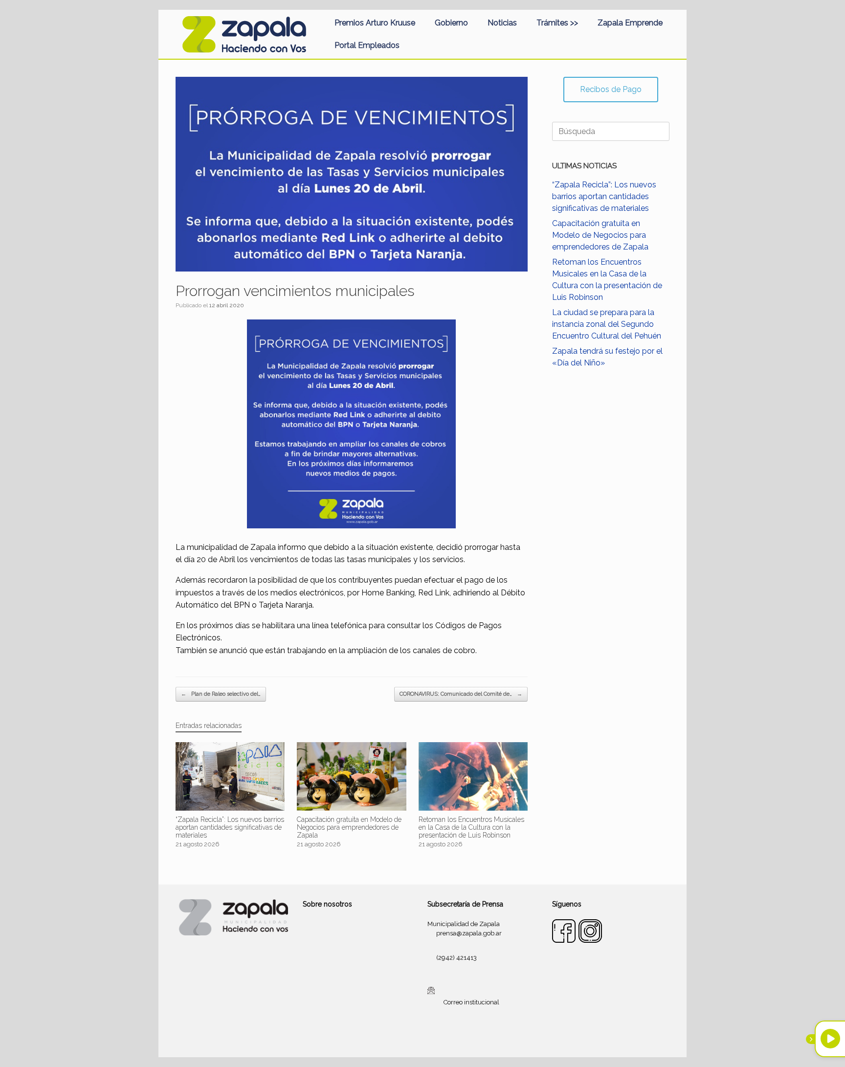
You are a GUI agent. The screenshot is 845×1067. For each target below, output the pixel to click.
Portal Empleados (367, 45)
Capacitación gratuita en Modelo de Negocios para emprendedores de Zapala (600, 235)
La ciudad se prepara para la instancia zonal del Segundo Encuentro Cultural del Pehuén (606, 324)
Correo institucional (471, 1002)
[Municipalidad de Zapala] (244, 34)
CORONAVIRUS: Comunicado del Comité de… (461, 694)
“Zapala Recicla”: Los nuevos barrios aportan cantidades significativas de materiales (604, 196)
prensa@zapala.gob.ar (469, 933)
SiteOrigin (434, 1038)
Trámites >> (557, 22)
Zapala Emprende (630, 22)
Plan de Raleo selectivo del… (221, 694)
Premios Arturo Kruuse (374, 22)
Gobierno (451, 22)
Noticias (502, 22)
